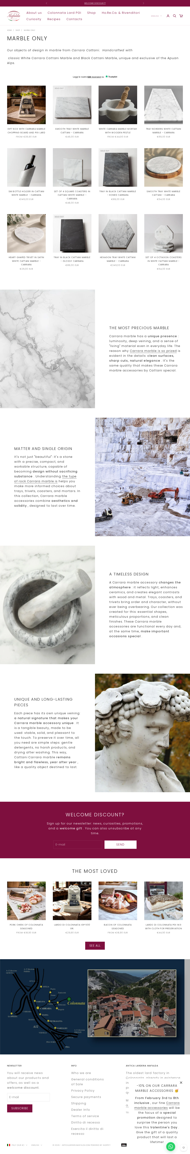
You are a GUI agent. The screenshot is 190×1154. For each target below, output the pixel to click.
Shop (91, 13)
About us (34, 13)
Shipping (78, 1103)
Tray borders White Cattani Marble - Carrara (163, 130)
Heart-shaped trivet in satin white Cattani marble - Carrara (26, 261)
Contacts (74, 19)
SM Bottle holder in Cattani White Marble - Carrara (26, 193)
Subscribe (19, 1108)
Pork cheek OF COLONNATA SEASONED (26, 926)
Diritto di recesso (85, 1122)
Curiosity (33, 19)
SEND (120, 845)
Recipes (54, 19)
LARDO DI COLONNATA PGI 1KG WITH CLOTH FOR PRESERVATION (163, 926)
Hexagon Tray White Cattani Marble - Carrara (118, 259)
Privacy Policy (83, 1091)
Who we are (81, 1073)
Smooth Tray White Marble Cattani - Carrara (72, 130)
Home (9, 30)
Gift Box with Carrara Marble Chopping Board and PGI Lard (26, 130)
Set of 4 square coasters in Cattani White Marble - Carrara (72, 195)
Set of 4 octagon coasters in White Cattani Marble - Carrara (163, 261)
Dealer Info (80, 1110)
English (155, 16)
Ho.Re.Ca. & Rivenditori (121, 13)
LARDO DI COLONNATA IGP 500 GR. (72, 926)
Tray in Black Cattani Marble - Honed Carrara (117, 193)
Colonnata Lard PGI (64, 13)
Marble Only (29, 30)
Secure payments (86, 1097)
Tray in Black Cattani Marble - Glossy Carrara (72, 259)
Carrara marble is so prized (153, 351)
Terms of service (85, 1116)
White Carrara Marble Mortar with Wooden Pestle (118, 130)
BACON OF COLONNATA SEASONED (118, 926)
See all (95, 946)
